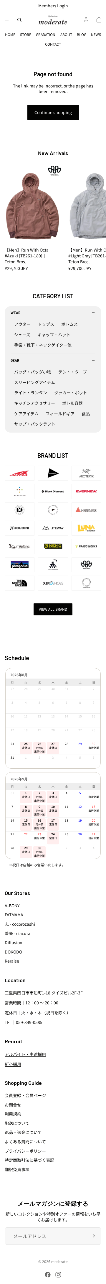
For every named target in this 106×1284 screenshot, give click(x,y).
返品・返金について (23, 1132)
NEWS (96, 34)
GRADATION (45, 34)
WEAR (15, 313)
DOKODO (13, 952)
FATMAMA (14, 915)
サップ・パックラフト (34, 424)
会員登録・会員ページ (25, 1095)
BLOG (81, 34)
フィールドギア (60, 413)
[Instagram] (58, 1274)
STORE (25, 34)
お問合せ (13, 1105)
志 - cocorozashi (20, 924)
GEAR (15, 360)
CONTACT (53, 44)
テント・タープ (72, 372)
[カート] (98, 19)
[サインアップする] (92, 1236)
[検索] (19, 19)
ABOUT (66, 34)
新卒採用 (13, 1064)
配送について (17, 1123)
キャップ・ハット (53, 335)
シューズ (22, 335)
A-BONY (12, 905)
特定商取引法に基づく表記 (29, 1160)
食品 (86, 413)
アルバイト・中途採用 (25, 1054)
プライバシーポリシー (25, 1151)
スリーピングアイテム (34, 382)
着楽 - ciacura (17, 933)
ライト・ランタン (30, 392)
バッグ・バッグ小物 (32, 372)
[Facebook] (47, 1274)
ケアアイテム (26, 413)
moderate (59, 1261)
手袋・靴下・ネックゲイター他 (43, 345)
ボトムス (69, 324)
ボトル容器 (72, 403)
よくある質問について (25, 1141)
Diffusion (13, 942)
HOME (10, 34)
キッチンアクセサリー (34, 403)
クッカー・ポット (70, 392)
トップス (46, 324)
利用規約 (13, 1114)
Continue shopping (53, 112)
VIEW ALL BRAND (53, 609)
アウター (22, 324)
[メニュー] (7, 20)
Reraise (12, 961)
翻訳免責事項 (17, 1169)
